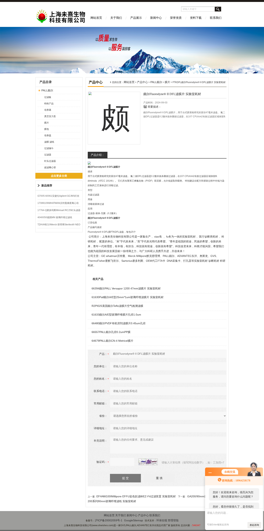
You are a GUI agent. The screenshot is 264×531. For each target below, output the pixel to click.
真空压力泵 (50, 116)
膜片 (46, 122)
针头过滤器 (50, 161)
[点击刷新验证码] (148, 462)
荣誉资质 (176, 17)
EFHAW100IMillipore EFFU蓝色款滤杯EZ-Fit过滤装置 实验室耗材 (136, 496)
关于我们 (116, 17)
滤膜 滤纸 (49, 142)
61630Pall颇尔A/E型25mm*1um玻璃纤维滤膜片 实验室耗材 (128, 297)
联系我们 (215, 17)
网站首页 (96, 17)
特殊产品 (49, 103)
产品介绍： (97, 154)
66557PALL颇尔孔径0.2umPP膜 (111, 332)
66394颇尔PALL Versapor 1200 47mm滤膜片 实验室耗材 (126, 288)
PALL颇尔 (47, 90)
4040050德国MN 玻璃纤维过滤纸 (54, 217)
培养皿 (47, 135)
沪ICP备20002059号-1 (108, 520)
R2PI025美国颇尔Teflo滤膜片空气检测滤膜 (117, 305)
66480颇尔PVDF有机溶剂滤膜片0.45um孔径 (119, 323)
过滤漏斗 (49, 148)
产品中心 (142, 82)
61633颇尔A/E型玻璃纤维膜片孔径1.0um (116, 314)
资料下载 (196, 17)
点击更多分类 (59, 175)
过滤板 (47, 97)
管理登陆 (173, 520)
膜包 (46, 129)
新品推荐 (46, 185)
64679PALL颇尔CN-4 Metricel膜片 (112, 340)
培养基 (47, 110)
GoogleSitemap (133, 520)
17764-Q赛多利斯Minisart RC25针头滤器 (58, 210)
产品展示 (136, 17)
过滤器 (47, 154)
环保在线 (161, 520)
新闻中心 (156, 17)
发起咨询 (254, 525)
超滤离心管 (50, 167)
